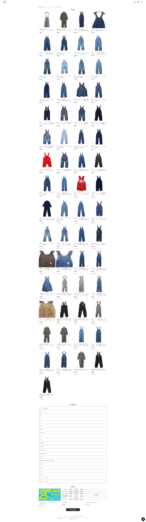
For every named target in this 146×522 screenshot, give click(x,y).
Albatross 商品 (42, 450)
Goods (40, 439)
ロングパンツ (51, 6)
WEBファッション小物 (43, 478)
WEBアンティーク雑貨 (43, 481)
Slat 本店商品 (41, 443)
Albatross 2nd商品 (42, 453)
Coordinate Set (42, 432)
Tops (40, 418)
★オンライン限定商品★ (43, 408)
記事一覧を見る (73, 509)
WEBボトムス (45, 6)
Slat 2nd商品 (41, 446)
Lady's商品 (41, 429)
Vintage (40, 411)
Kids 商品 (40, 425)
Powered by (72, 519)
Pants (40, 422)
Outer (40, 415)
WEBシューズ (41, 474)
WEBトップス (41, 467)
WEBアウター (41, 464)
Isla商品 (40, 457)
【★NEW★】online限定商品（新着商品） (47, 460)
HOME (40, 6)
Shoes (40, 436)
